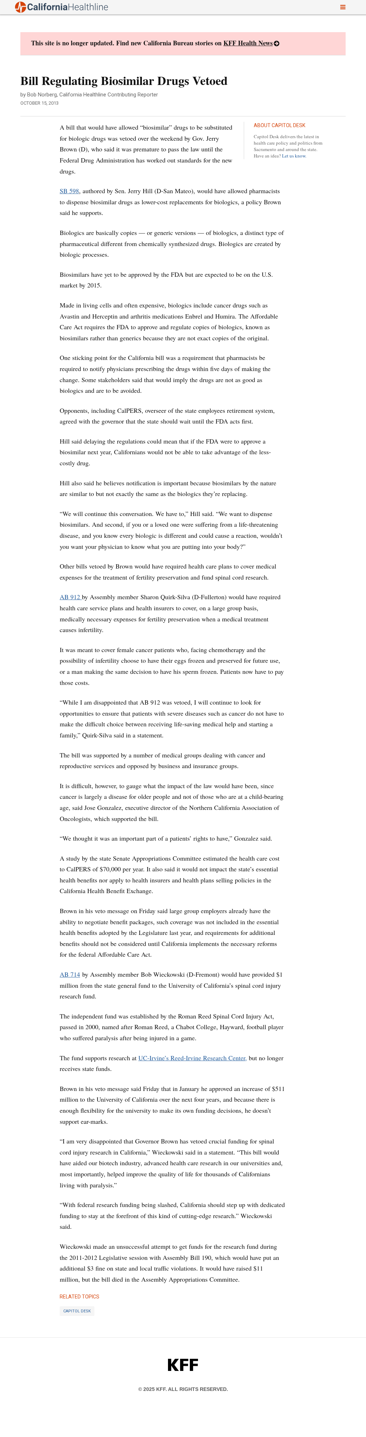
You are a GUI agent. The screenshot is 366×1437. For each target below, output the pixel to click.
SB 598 (69, 190)
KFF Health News (248, 42)
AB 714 (70, 974)
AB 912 (71, 596)
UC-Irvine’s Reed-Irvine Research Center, (192, 1057)
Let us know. (294, 155)
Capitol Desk (77, 1311)
